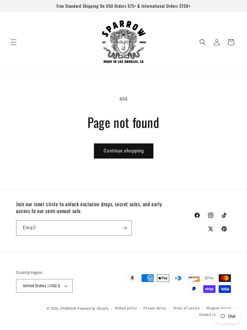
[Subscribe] (124, 228)
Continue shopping (124, 151)
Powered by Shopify (93, 308)
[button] (13, 42)
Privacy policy (155, 308)
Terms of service (186, 308)
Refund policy (126, 308)
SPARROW (68, 308)
